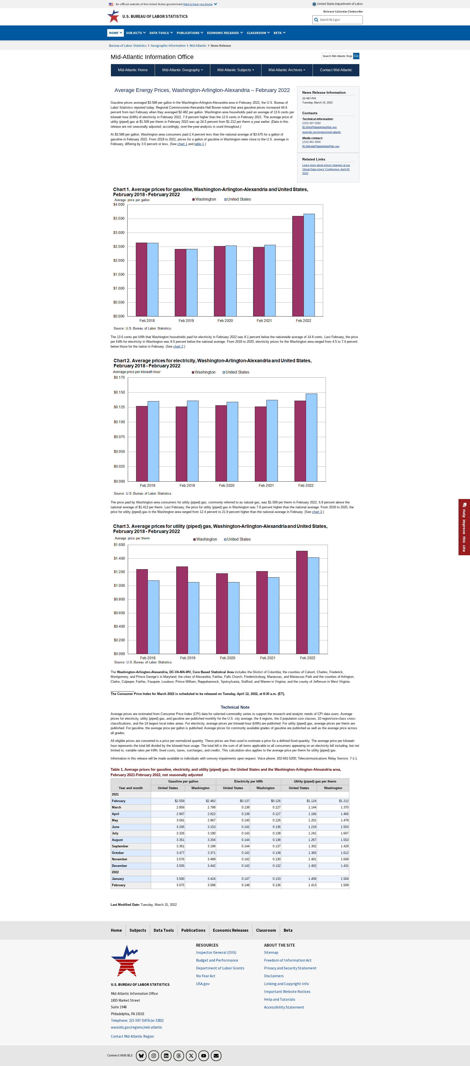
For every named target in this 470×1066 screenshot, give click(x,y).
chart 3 (317, 512)
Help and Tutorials (279, 999)
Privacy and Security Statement (290, 967)
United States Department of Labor (340, 4)
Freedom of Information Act (288, 960)
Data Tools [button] (160, 33)
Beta (288, 930)
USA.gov (203, 983)
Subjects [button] (134, 33)
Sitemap (271, 952)
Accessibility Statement (284, 1007)
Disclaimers (274, 975)
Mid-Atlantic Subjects (234, 70)
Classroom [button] (257, 33)
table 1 (199, 144)
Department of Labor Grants (220, 967)
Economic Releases (230, 930)
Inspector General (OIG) (216, 952)
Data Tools (164, 930)
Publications (193, 930)
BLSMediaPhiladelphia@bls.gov (321, 146)
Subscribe (356, 11)
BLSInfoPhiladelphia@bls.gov (319, 127)
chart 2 (178, 346)
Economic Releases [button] (223, 33)
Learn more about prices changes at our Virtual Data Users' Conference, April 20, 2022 (326, 169)
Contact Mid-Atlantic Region (132, 1036)
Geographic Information (168, 45)
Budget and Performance (217, 960)
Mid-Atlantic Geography (181, 70)
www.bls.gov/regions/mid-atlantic (321, 132)
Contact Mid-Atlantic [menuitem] (336, 70)
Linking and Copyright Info (286, 983)
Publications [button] (188, 33)
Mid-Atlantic (198, 45)
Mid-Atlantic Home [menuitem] (133, 70)
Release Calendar (335, 11)
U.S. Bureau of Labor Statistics (155, 16)
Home (116, 930)
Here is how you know (197, 4)
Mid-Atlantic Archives (285, 70)
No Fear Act (205, 975)
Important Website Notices (287, 991)
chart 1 (182, 144)
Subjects (137, 930)
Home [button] (114, 33)
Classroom (266, 930)
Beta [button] (278, 33)
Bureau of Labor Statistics (128, 45)
